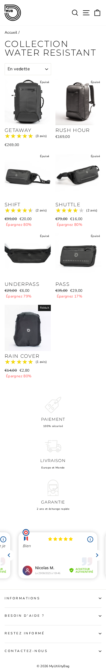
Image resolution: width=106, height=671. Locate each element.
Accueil (11, 32)
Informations (22, 598)
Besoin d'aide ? (25, 615)
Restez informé (25, 633)
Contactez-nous (26, 651)
